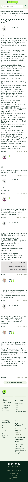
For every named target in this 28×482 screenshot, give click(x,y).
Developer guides (7, 428)
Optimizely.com (6, 405)
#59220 (3, 300)
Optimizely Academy (5, 436)
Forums (7, 11)
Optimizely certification (5, 408)
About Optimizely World (14, 470)
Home (2, 11)
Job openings (6, 411)
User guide (5, 430)
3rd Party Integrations (14, 479)
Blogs (16, 407)
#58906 (3, 151)
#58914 (3, 175)
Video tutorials (6, 432)
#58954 (3, 218)
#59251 (3, 377)
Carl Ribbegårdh (13, 27)
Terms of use (14, 473)
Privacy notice (14, 472)
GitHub (4, 434)
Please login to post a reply (15, 383)
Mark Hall (11, 279)
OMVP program (19, 403)
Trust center (14, 475)
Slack (16, 409)
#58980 (3, 274)
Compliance (14, 477)
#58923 (3, 193)
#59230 (3, 327)
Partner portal (6, 426)
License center (6, 413)
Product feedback (20, 411)
